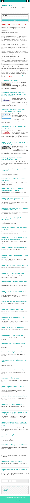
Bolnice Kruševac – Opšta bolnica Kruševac (14, 396)
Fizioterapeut (6, 489)
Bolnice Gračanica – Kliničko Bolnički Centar (14, 247)
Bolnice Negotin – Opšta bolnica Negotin (13, 343)
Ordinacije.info (7, 5)
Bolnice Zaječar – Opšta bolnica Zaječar (13, 335)
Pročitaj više (17, 500)
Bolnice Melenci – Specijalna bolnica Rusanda (14, 281)
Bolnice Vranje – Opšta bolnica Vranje (12, 309)
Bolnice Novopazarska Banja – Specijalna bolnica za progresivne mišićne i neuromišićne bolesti (14, 424)
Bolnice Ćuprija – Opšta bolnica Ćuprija (12, 404)
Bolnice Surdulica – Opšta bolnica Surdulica (14, 327)
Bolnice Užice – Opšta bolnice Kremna (12, 273)
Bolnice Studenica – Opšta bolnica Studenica (14, 265)
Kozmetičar (5, 490)
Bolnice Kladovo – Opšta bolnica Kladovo (13, 352)
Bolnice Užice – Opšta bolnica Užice (11, 461)
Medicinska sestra (7, 492)
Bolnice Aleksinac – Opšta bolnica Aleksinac (14, 301)
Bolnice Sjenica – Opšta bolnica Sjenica (13, 453)
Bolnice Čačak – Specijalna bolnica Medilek (14, 445)
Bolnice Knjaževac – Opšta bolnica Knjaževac (14, 370)
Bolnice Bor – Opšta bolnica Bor (10, 378)
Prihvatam (12, 500)
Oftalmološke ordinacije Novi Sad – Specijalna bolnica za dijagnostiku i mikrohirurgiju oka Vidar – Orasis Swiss (14, 94)
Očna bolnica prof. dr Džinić (9, 80)
